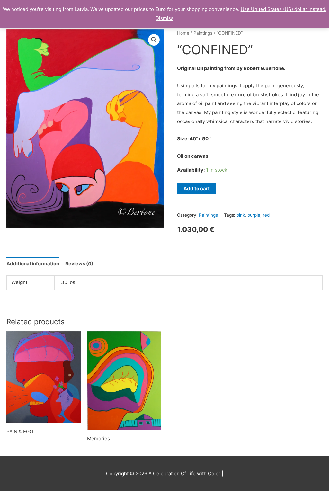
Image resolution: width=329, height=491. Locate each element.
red (266, 215)
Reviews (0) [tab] (79, 264)
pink (240, 215)
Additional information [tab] (32, 264)
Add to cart (196, 188)
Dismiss (164, 18)
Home (183, 33)
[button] (154, 40)
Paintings (202, 33)
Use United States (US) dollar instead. (283, 9)
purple (253, 215)
